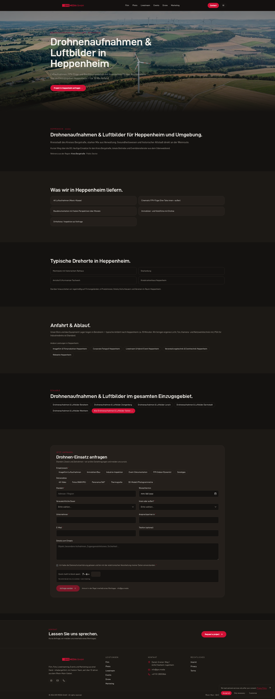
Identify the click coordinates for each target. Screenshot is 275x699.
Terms (193, 671)
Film (127, 5)
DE (223, 5)
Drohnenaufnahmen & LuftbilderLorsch (154, 405)
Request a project (212, 634)
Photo (134, 5)
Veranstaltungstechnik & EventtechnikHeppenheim (186, 349)
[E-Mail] (57, 680)
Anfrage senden (66, 588)
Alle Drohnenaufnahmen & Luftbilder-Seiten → (113, 411)
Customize (253, 693)
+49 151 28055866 (159, 674)
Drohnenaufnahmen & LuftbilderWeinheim (70, 411)
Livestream (145, 5)
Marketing (175, 5)
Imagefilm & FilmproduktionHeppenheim (70, 349)
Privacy (194, 666)
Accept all (226, 693)
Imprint (194, 662)
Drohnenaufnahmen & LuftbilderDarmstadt (195, 405)
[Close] (270, 687)
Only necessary (239, 693)
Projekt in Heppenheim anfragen (68, 88)
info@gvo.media (158, 670)
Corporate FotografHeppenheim (106, 349)
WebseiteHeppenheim (62, 355)
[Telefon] (63, 680)
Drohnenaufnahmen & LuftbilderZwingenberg (113, 405)
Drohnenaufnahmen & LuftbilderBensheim (70, 405)
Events (156, 5)
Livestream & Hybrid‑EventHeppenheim (142, 349)
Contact (213, 5)
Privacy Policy (262, 688)
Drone (165, 5)
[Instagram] (51, 680)
